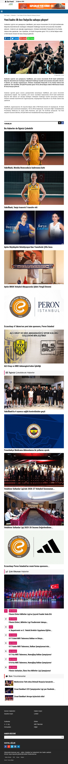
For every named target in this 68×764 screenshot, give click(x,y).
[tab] (59, 122)
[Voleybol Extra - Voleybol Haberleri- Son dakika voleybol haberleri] (10, 4)
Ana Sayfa (7, 15)
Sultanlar (13, 15)
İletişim (22, 757)
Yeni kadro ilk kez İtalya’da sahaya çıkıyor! (28, 15)
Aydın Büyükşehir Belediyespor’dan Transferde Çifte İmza (28, 247)
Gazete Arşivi (8, 714)
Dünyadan (7, 727)
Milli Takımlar (38, 724)
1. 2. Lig (6, 724)
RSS (14, 757)
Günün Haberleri (9, 711)
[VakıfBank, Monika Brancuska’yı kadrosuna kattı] (34, 148)
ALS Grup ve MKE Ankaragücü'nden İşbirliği (22, 366)
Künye (17, 757)
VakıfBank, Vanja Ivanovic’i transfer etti (20, 207)
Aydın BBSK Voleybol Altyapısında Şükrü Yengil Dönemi (27, 286)
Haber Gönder (8, 757)
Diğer (36, 727)
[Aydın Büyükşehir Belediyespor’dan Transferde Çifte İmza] (34, 227)
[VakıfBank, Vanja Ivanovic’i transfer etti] (34, 187)
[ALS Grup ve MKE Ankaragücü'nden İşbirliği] (34, 346)
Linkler (36, 714)
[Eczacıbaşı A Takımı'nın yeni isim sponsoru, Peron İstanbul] (34, 306)
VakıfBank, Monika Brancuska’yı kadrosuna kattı (24, 167)
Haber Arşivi (38, 711)
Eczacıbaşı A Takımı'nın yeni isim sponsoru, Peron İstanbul (29, 326)
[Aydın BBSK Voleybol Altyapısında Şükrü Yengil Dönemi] (34, 267)
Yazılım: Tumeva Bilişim (9, 760)
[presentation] (59, 122)
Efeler (36, 721)
